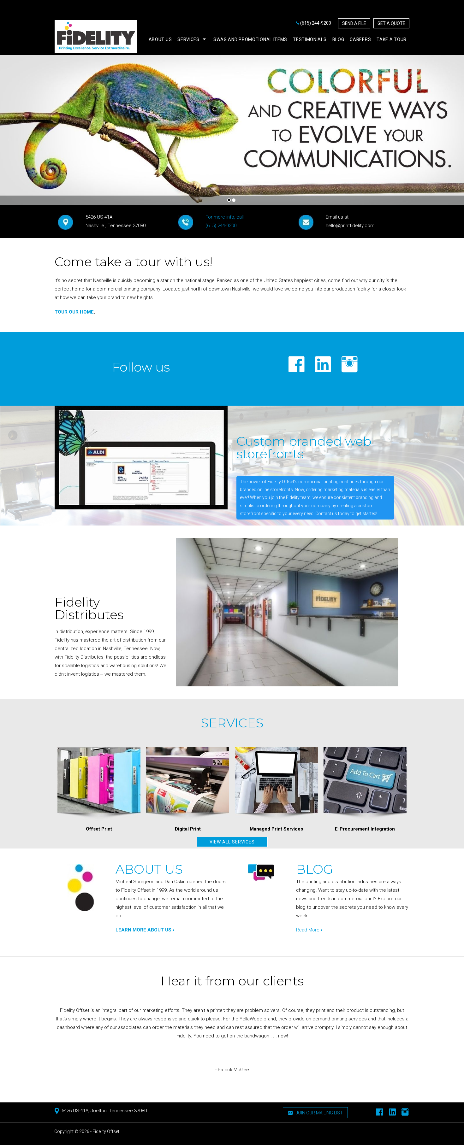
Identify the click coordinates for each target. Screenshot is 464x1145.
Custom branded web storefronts (304, 447)
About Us (149, 869)
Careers (360, 39)
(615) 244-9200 (315, 23)
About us (160, 39)
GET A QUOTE (391, 23)
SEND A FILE (354, 23)
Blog (338, 39)
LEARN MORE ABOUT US (144, 930)
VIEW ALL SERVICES (232, 841)
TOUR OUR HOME (74, 312)
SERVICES (232, 723)
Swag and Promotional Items (250, 39)
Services (188, 39)
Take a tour (392, 39)
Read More (308, 930)
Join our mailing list (319, 1112)
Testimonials (309, 39)
